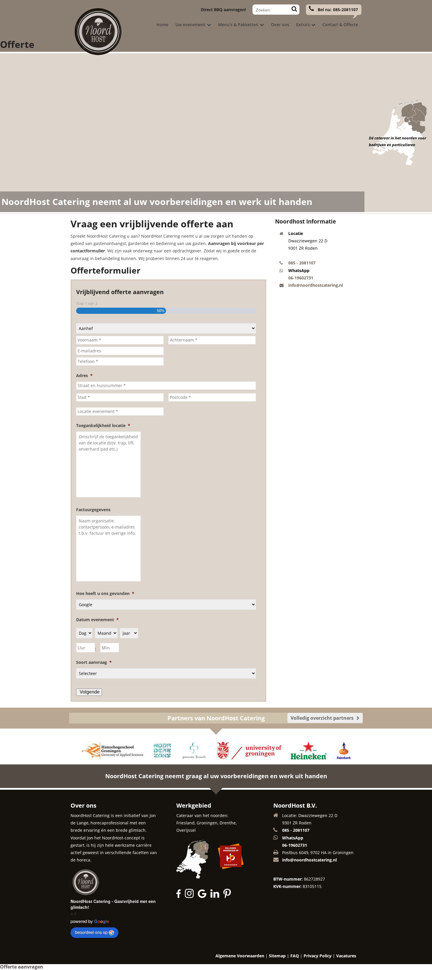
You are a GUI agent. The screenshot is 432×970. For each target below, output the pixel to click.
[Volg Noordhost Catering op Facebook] (180, 896)
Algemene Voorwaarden (239, 956)
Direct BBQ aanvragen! (223, 9)
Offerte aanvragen (21, 967)
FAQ (294, 956)
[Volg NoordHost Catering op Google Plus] (203, 896)
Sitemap (277, 956)
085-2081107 (345, 9)
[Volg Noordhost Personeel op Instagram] (191, 896)
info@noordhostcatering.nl (315, 285)
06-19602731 (300, 278)
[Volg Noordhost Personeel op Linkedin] (216, 896)
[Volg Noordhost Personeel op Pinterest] (227, 896)
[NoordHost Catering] (97, 54)
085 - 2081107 (302, 263)
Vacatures (346, 956)
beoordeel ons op (91, 932)
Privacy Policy (317, 956)
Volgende (90, 691)
